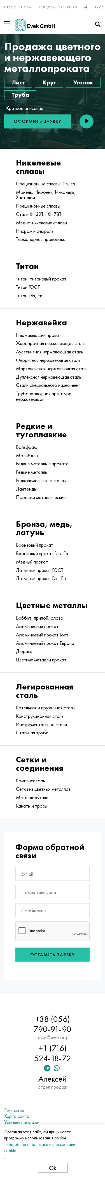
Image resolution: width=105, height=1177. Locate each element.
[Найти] (98, 24)
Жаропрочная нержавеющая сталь (51, 343)
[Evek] (35, 25)
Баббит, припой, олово (39, 618)
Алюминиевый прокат (37, 626)
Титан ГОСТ (28, 287)
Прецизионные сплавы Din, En (45, 184)
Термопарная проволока (41, 239)
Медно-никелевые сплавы (41, 223)
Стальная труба (32, 732)
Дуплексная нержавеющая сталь (48, 377)
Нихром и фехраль (34, 231)
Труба (20, 95)
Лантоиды (26, 489)
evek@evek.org (52, 1037)
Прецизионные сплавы (38, 206)
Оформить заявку (38, 121)
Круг (49, 82)
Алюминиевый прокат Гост (42, 635)
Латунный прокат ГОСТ (40, 570)
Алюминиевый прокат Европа (45, 643)
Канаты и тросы (31, 806)
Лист (18, 82)
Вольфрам (26, 447)
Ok (52, 1168)
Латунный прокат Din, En (41, 578)
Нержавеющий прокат (38, 335)
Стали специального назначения (48, 385)
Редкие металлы (32, 472)
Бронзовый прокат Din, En (42, 553)
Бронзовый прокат (34, 545)
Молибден (27, 455)
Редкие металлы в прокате (42, 463)
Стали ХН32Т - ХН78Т (39, 214)
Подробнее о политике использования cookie (40, 1147)
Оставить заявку (52, 955)
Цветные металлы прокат (41, 660)
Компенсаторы (31, 780)
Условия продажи (21, 1122)
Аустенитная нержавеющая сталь (49, 352)
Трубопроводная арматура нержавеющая (43, 396)
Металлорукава (32, 797)
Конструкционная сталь (40, 716)
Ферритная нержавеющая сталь (48, 360)
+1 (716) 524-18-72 (52, 1053)
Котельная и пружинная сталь (45, 708)
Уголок (83, 82)
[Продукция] (8, 24)
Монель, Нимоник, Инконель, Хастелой (46, 195)
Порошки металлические (41, 497)
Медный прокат (32, 562)
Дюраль (24, 651)
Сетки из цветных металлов (43, 789)
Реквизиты (14, 1110)
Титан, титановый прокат (41, 279)
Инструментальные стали (41, 724)
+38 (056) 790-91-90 (58, 7)
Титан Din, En (29, 295)
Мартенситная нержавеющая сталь (51, 368)
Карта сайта (16, 1116)
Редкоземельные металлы (41, 480)
